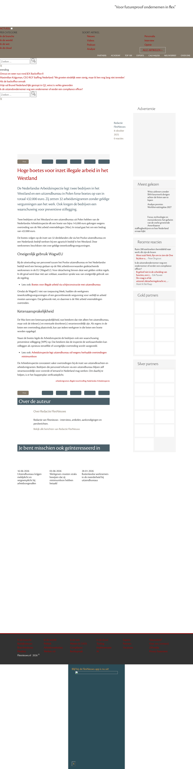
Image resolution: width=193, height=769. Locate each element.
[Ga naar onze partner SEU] (164, 376)
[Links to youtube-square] (174, 660)
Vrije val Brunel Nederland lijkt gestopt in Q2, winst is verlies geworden (36, 85)
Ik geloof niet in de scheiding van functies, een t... (151, 273)
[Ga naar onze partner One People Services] (164, 321)
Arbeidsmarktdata (53, 647)
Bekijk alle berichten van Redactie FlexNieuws (56, 429)
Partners (101, 55)
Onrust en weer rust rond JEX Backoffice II (21, 73)
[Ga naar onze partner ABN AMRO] (164, 417)
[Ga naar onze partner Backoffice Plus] (144, 307)
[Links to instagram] (170, 660)
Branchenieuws (25, 647)
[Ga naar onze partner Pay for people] (164, 431)
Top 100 (128, 55)
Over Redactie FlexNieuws (49, 411)
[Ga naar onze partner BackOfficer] (144, 321)
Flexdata (21, 651)
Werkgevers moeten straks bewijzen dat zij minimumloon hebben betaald (63, 478)
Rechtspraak (76, 651)
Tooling (100, 643)
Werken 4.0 (49, 651)
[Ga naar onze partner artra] (164, 403)
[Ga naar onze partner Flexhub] (144, 376)
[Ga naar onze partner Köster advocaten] (144, 431)
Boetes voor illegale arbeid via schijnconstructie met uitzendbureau (66, 284)
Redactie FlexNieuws (120, 125)
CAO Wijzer (154, 55)
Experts (140, 55)
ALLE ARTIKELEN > (153, 50)
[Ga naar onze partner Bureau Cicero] (164, 335)
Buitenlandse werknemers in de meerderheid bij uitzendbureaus (95, 477)
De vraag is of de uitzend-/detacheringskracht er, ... (152, 281)
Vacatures (128, 647)
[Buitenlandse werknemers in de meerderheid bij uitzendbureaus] (96, 461)
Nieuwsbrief (170, 55)
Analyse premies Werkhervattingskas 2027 (160, 206)
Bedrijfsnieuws (24, 643)
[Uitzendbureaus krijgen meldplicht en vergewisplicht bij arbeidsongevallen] (31, 461)
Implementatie (103, 647)
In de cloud (102, 640)
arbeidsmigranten (62, 381)
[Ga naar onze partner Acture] (164, 307)
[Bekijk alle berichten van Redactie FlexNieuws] (121, 112)
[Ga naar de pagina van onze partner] (96, 499)
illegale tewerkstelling (78, 381)
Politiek (47, 643)
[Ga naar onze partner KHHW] (144, 348)
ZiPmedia (154, 647)
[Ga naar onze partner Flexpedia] (144, 335)
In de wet (75, 640)
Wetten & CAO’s (78, 643)
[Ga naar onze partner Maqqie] (144, 403)
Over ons (185, 55)
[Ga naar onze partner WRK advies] (144, 444)
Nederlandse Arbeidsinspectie (98, 381)
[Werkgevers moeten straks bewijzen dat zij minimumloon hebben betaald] (64, 461)
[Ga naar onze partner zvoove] (164, 348)
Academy (115, 55)
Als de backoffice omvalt (12, 81)
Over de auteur (35, 401)
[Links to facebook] (163, 660)
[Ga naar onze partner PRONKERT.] (144, 389)
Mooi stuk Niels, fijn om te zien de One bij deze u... (154, 257)
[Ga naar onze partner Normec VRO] (164, 389)
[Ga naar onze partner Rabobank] (144, 417)
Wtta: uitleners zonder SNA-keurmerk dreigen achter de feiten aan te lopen (159, 196)
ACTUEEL (5, 28)
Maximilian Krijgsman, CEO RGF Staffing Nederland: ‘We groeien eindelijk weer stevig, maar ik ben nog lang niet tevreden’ (62, 77)
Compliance (76, 647)
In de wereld (50, 640)
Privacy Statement (158, 651)
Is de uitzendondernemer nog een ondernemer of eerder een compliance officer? (41, 89)
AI (97, 651)
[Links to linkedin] (166, 660)
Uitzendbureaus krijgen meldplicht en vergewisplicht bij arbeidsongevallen (29, 478)
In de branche (24, 640)
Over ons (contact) (159, 643)
